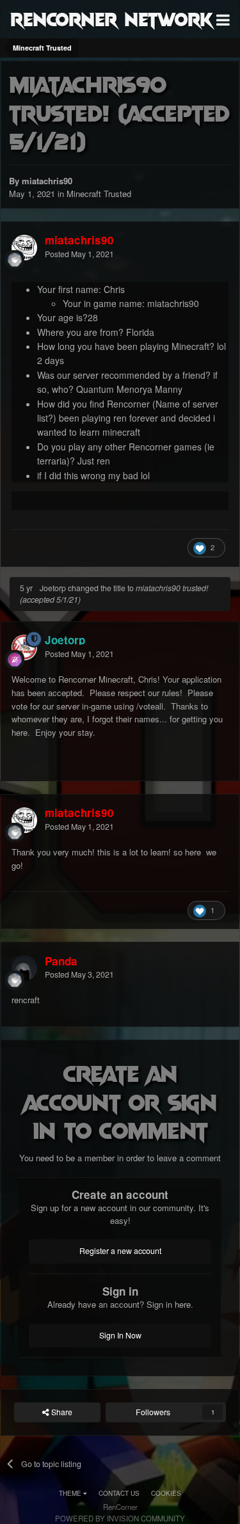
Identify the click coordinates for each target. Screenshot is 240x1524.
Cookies (166, 1493)
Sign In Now (120, 1335)
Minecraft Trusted (99, 193)
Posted (79, 254)
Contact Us (119, 1493)
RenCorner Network (111, 18)
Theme (71, 1493)
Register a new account (120, 1251)
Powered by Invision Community (120, 1518)
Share (60, 1412)
